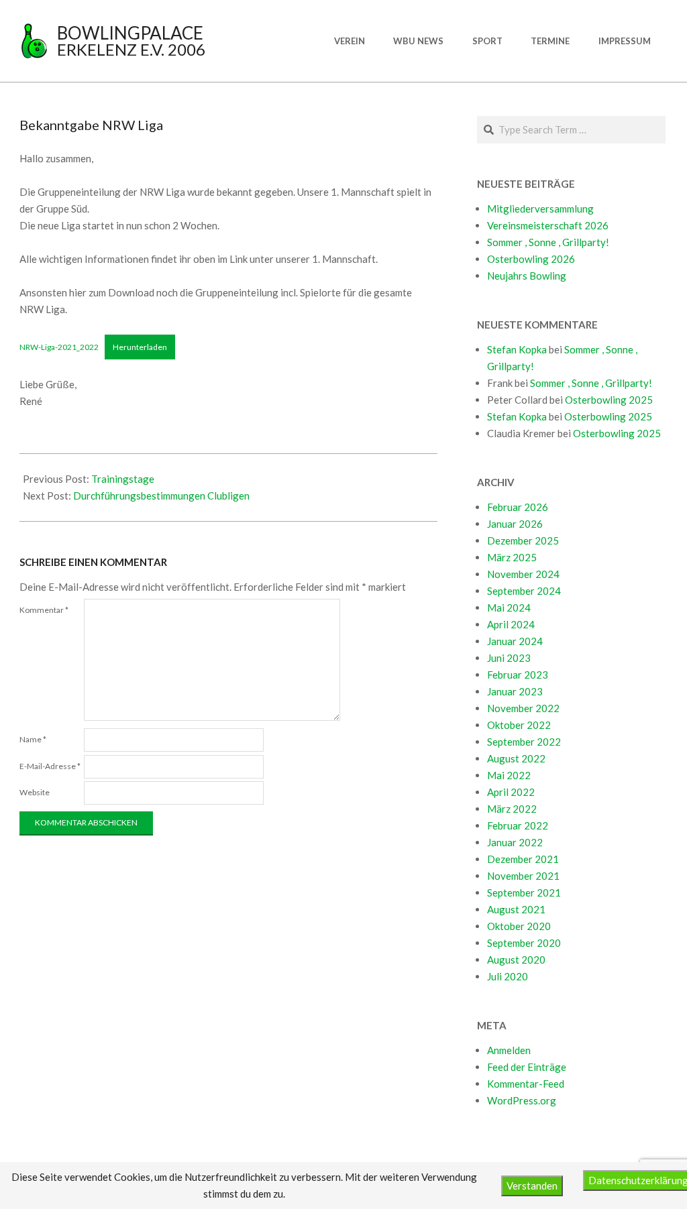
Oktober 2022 (519, 725)
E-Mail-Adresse (50, 766)
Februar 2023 (517, 675)
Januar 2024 (515, 641)
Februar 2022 (517, 825)
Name (32, 739)
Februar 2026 (517, 507)
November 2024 (523, 574)
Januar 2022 (515, 842)
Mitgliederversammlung (540, 209)
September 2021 (524, 892)
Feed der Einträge (526, 1067)
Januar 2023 (515, 691)
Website (34, 792)
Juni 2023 (509, 658)
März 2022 (512, 809)
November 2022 (523, 708)
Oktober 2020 (519, 926)
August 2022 (516, 758)
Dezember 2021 (523, 859)
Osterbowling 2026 (531, 259)
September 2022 (524, 742)
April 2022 (511, 792)
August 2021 (516, 909)
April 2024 (511, 624)
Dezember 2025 (523, 540)
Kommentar (43, 610)
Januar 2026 (515, 524)
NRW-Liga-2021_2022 (59, 347)
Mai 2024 (509, 607)
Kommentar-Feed (525, 1084)
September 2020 (524, 943)
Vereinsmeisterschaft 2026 (548, 225)
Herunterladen (140, 347)
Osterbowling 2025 (609, 400)
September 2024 (524, 591)
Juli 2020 (507, 976)
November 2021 (523, 876)
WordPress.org (521, 1100)
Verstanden (532, 1185)
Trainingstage (122, 479)
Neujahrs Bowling (526, 276)
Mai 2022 (509, 775)
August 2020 (516, 960)
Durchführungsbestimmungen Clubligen (161, 496)
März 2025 (512, 557)
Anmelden (509, 1050)
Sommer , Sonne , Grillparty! (548, 242)
